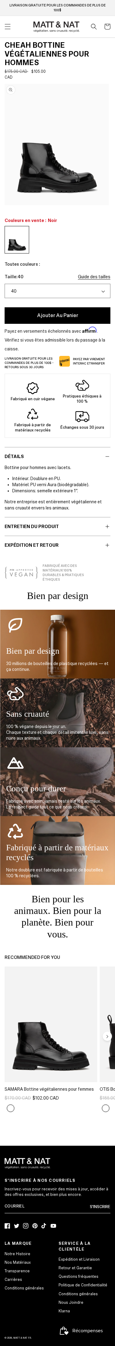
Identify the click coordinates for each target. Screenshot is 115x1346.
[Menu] (7, 26)
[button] (94, 26)
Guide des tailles (94, 276)
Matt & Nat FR (22, 1338)
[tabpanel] (57, 144)
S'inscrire (100, 1207)
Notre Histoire (17, 1254)
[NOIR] (10, 1108)
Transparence (17, 1271)
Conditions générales (24, 1288)
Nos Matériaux (18, 1262)
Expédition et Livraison (79, 1259)
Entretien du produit (32, 526)
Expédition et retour (32, 545)
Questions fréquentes (78, 1276)
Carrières (13, 1280)
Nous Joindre (71, 1302)
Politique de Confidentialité (83, 1285)
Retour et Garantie (75, 1268)
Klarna (64, 1311)
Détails (14, 456)
